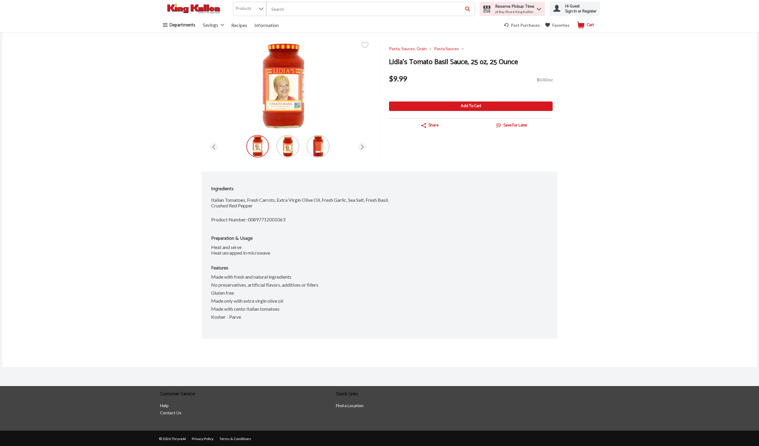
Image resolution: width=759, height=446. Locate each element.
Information (266, 25)
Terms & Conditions (235, 439)
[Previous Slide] (213, 146)
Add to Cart (471, 106)
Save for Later (515, 125)
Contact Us (170, 412)
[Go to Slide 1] (257, 146)
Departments (182, 25)
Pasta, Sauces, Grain (408, 48)
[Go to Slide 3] (318, 146)
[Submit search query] (467, 9)
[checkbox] (365, 46)
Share (433, 125)
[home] (195, 9)
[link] (522, 25)
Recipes (239, 25)
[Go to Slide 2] (288, 146)
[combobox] (371, 9)
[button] (539, 7)
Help (164, 405)
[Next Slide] (362, 146)
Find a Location (349, 405)
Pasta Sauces (446, 48)
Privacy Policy (202, 439)
